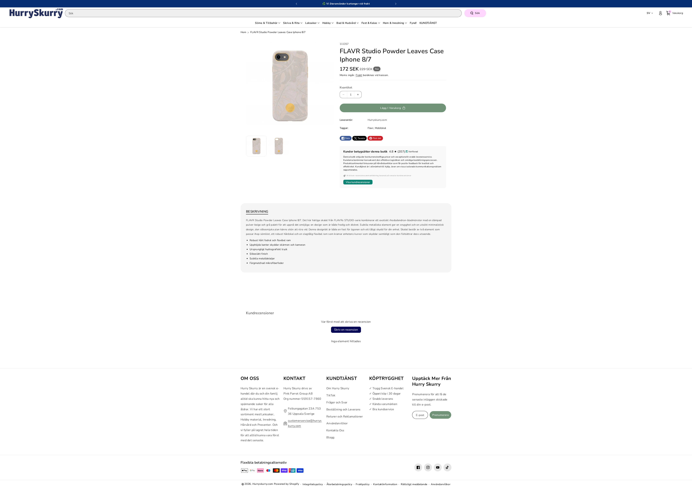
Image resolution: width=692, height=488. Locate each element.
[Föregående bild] (296, 4)
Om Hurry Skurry (337, 388)
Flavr (371, 128)
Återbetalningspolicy (339, 484)
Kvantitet (346, 88)
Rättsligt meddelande (414, 484)
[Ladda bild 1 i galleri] (256, 146)
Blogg (330, 437)
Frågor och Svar (336, 402)
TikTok (330, 395)
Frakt (359, 75)
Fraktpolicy (363, 484)
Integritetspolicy (313, 484)
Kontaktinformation (385, 484)
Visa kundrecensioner (358, 182)
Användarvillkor (337, 423)
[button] (674, 13)
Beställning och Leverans (343, 409)
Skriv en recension (346, 330)
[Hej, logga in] (660, 13)
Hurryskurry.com (262, 484)
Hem (243, 32)
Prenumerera (440, 415)
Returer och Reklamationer (344, 416)
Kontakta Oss (335, 430)
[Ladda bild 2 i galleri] (279, 146)
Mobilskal (380, 128)
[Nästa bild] (396, 4)
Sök (477, 13)
